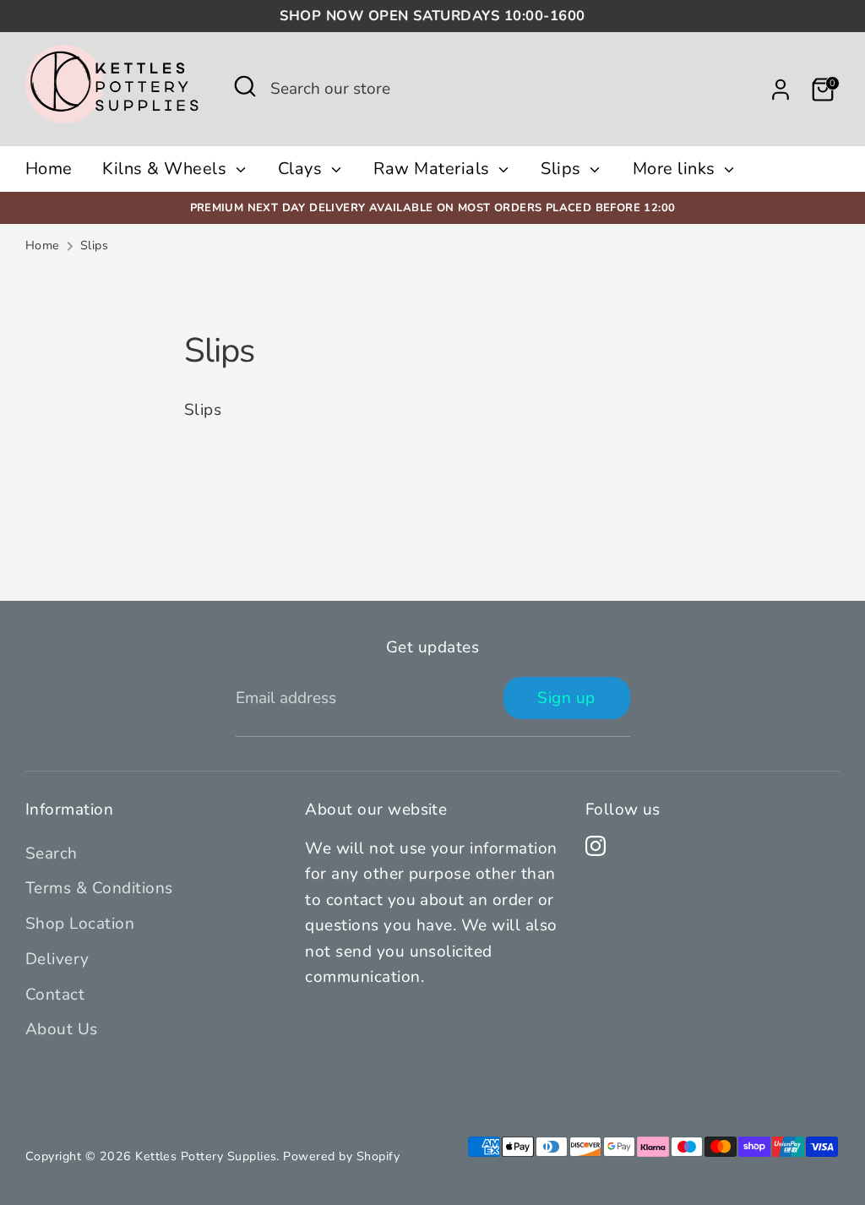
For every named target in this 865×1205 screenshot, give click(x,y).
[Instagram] (595, 846)
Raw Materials (433, 168)
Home (49, 168)
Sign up (566, 698)
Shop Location (79, 924)
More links (676, 168)
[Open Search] (245, 86)
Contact (54, 995)
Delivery (57, 959)
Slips (563, 168)
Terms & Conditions (99, 888)
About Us (61, 1029)
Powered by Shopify (341, 1156)
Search (51, 853)
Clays (302, 168)
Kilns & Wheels (166, 168)
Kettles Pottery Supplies (205, 1156)
